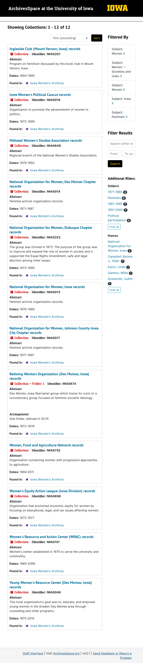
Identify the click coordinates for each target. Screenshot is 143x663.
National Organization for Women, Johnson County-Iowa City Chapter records (53, 330)
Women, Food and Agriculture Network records (46, 445)
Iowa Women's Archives (47, 83)
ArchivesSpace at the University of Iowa (50, 9)
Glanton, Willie (119, 273)
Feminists (116, 198)
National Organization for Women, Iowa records (47, 286)
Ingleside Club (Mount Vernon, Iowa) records (44, 48)
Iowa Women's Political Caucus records (40, 94)
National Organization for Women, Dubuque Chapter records (50, 229)
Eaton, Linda (118, 267)
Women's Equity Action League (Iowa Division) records (52, 490)
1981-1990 (117, 204)
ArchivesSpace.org (66, 653)
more (112, 226)
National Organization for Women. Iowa (119, 246)
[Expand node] (139, 19)
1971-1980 (117, 192)
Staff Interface (33, 653)
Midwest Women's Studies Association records (45, 140)
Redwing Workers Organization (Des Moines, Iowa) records (49, 376)
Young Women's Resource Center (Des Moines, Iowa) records (50, 584)
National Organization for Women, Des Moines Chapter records (52, 184)
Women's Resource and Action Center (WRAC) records (51, 536)
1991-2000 (117, 210)
